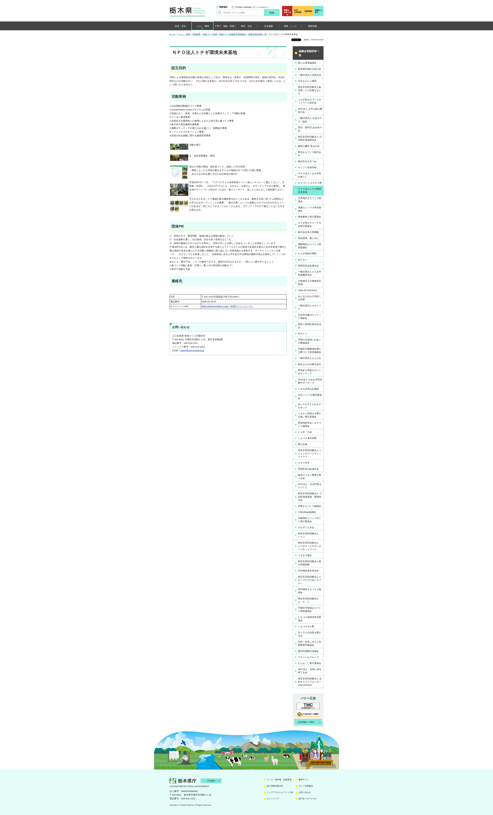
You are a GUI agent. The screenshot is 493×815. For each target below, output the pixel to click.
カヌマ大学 (304, 462)
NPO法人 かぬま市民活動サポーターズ (310, 381)
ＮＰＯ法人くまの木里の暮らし (309, 175)
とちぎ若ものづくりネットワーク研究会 (309, 101)
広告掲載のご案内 (306, 722)
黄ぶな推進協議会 (307, 63)
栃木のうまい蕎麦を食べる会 (309, 476)
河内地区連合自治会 (308, 570)
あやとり (302, 333)
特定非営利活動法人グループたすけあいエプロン (309, 580)
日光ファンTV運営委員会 (310, 396)
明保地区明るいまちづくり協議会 (309, 424)
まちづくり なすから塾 (310, 183)
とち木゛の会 (305, 432)
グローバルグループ (308, 657)
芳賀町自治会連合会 (308, 469)
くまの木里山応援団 (308, 389)
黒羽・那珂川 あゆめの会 (310, 129)
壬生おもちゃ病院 (307, 81)
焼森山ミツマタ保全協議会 (309, 209)
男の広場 (302, 444)
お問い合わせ (304, 792)
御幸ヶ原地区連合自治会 (309, 326)
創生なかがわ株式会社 (309, 364)
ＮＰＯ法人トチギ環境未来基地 (309, 190)
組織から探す (318, 11)
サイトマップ (273, 799)
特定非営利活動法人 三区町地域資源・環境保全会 (310, 496)
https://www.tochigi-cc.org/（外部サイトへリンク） (228, 306)
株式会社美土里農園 (308, 232)
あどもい (302, 259)
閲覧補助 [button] (223, 7)
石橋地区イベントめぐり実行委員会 (309, 520)
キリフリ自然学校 (307, 167)
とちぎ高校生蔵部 (307, 253)
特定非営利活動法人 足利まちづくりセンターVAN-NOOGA (310, 681)
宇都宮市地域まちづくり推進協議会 (309, 609)
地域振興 (196, 34)
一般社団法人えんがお (309, 358)
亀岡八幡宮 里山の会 (308, 146)
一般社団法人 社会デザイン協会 (310, 120)
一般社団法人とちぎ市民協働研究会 (309, 273)
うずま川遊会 (305, 555)
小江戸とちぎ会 (306, 527)
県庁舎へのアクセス (307, 799)
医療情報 (308, 11)
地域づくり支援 (210, 34)
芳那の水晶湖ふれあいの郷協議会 (309, 341)
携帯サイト (303, 780)
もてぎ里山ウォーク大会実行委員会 (309, 224)
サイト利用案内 (305, 786)
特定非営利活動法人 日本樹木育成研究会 (310, 138)
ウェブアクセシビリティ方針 (280, 792)
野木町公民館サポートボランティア (309, 372)
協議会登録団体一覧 (257, 34)
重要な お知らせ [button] (287, 11)
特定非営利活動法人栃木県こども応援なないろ (309, 90)
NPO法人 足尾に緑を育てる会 (309, 671)
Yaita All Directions (307, 290)
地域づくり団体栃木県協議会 (232, 34)
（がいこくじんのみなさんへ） (252, 7)
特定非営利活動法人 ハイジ (309, 535)
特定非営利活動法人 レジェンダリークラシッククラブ (310, 453)
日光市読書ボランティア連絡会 (309, 316)
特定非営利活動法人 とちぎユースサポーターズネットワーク (309, 545)
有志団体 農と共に (308, 238)
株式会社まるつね (307, 161)
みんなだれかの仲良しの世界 (309, 298)
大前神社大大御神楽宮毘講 (309, 282)
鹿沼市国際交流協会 (308, 651)
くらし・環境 (184, 34)
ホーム (172, 34)
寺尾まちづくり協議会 (309, 506)
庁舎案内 (211, 781)
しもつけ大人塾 (306, 626)
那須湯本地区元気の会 (309, 69)
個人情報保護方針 (275, 786)
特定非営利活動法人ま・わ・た (308, 600)
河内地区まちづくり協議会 (309, 591)
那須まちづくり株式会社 (309, 154)
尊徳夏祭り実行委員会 (309, 216)
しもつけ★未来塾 (307, 438)
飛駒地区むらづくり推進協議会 (309, 246)
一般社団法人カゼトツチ (309, 307)
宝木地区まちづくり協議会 (309, 200)
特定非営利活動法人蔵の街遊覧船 (309, 563)
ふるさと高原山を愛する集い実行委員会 (309, 415)
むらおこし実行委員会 (309, 663)
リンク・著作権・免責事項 (279, 780)
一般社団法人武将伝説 (309, 75)
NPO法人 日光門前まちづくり (309, 486)
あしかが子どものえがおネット (309, 406)
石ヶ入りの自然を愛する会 (309, 634)
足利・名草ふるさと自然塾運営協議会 (309, 643)
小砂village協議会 (307, 512)
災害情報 (297, 11)
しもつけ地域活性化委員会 (309, 619)
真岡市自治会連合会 (308, 265)
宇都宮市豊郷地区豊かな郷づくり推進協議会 (309, 350)
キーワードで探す (219, 12)
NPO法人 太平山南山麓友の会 (310, 110)
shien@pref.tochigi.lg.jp (192, 350)
